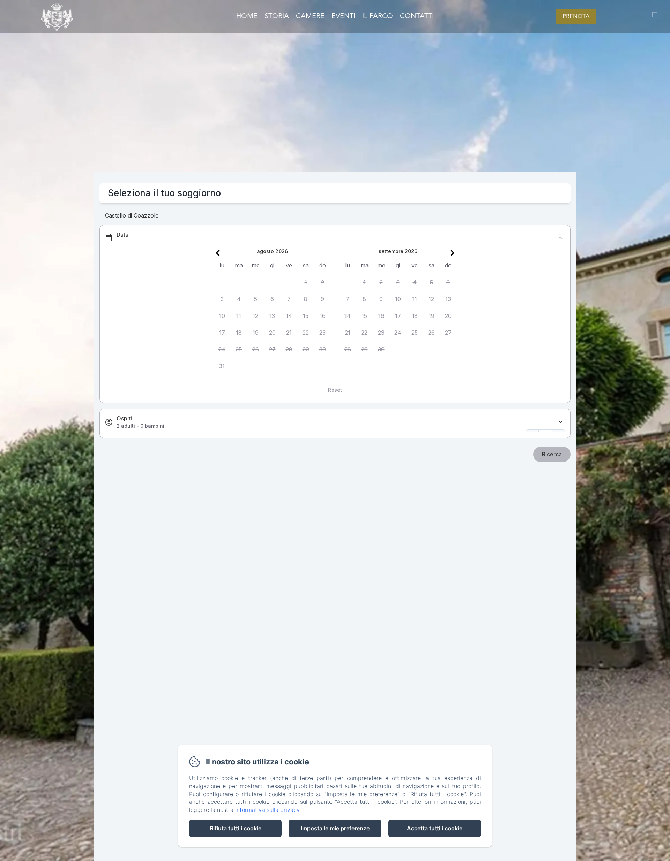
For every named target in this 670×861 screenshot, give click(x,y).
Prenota (576, 17)
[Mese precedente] (218, 253)
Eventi (343, 16)
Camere (310, 16)
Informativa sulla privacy (267, 809)
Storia (277, 16)
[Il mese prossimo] (452, 253)
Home (247, 16)
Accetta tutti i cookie (434, 828)
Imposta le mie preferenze (335, 828)
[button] (305, 282)
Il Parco (377, 16)
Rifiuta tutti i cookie (235, 828)
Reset (335, 390)
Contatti (417, 16)
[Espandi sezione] (560, 422)
